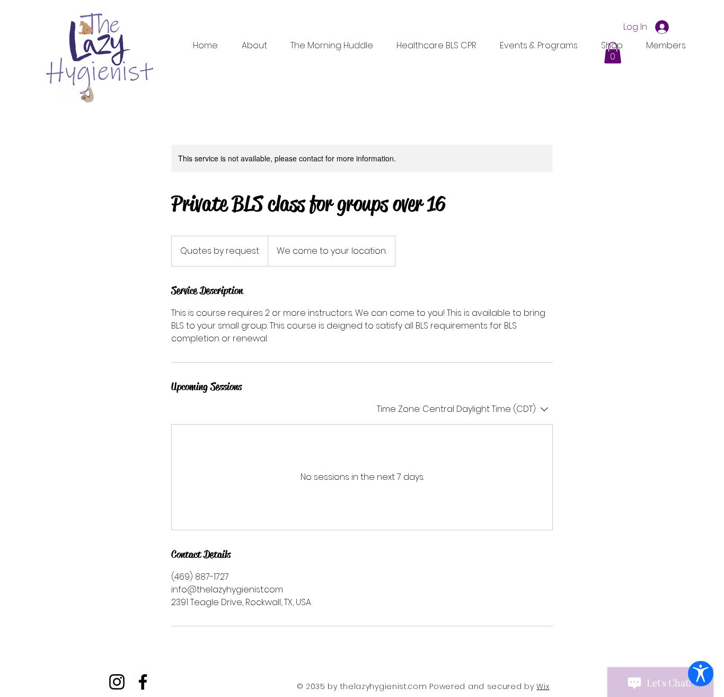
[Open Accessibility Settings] (700, 673)
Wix (542, 686)
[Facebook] (143, 682)
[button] (613, 53)
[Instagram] (117, 682)
